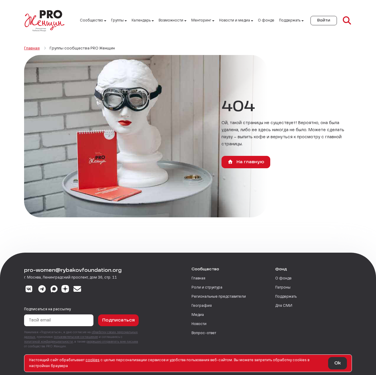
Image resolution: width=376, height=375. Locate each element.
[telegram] (42, 290)
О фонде (266, 20)
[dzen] (65, 290)
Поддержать (286, 297)
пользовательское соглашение (76, 337)
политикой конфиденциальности (48, 341)
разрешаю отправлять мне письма (112, 341)
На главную (249, 162)
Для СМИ (283, 306)
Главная (198, 278)
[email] (77, 290)
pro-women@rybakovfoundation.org (73, 270)
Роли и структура (207, 287)
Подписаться (118, 320)
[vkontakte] (29, 290)
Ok (337, 363)
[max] (54, 290)
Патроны (283, 287)
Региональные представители (219, 297)
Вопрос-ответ (204, 333)
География (202, 306)
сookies (92, 360)
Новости (199, 324)
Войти (323, 20)
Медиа (198, 315)
